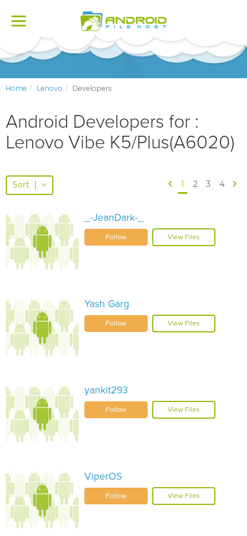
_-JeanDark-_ (114, 218)
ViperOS (103, 476)
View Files (184, 237)
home (16, 88)
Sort (25, 184)
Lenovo (50, 88)
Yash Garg (106, 304)
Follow (116, 237)
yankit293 (106, 390)
